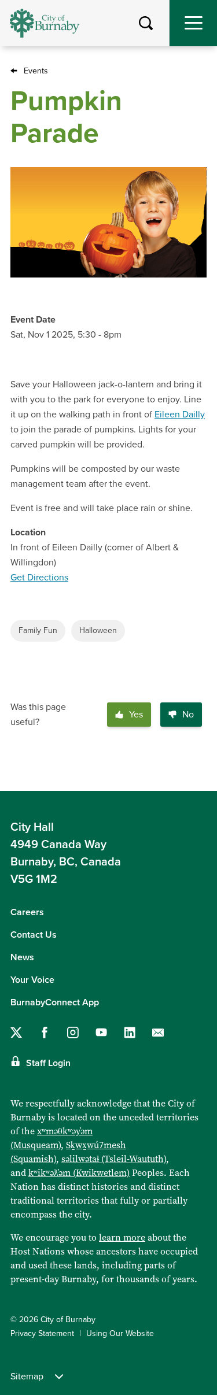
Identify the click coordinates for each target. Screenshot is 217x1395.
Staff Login (48, 1063)
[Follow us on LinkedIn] (129, 1032)
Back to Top (196, 773)
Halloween (98, 630)
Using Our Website (120, 1333)
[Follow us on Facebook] (44, 1032)
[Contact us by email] (158, 1032)
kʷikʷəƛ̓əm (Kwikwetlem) (79, 1173)
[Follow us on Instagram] (73, 1032)
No (188, 714)
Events (36, 71)
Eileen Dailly (180, 414)
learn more (122, 1237)
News (22, 957)
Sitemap (26, 1376)
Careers (27, 912)
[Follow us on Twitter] (16, 1032)
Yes (136, 714)
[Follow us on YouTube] (101, 1032)
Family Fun (38, 630)
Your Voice (32, 980)
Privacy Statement (42, 1333)
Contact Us (33, 935)
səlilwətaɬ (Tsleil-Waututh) (113, 1159)
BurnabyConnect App (54, 1002)
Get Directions (39, 577)
